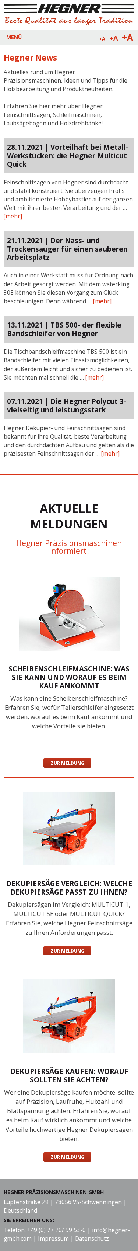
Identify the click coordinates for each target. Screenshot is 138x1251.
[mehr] (13, 216)
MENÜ (14, 37)
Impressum (53, 1239)
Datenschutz (92, 1239)
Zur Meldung (67, 763)
